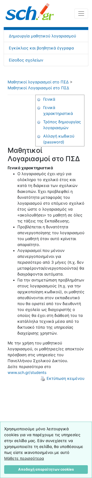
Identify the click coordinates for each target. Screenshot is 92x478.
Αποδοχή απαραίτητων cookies (46, 469)
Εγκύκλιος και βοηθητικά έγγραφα (41, 48)
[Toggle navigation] (81, 13)
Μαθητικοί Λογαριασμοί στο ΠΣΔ (38, 87)
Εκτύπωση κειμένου (64, 378)
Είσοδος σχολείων (26, 60)
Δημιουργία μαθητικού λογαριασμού (42, 35)
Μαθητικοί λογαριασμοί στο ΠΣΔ (38, 81)
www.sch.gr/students (27, 372)
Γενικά (49, 99)
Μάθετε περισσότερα (24, 458)
